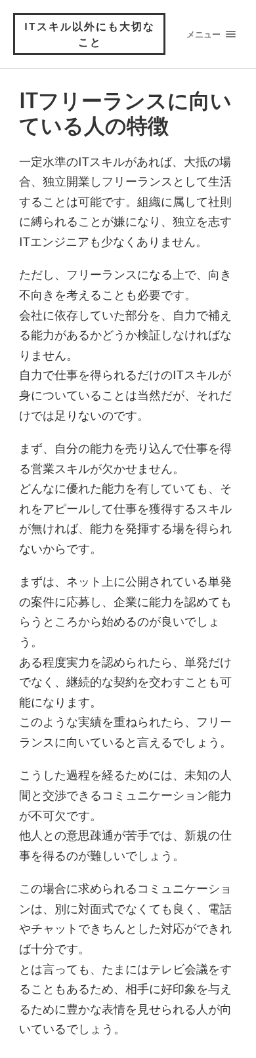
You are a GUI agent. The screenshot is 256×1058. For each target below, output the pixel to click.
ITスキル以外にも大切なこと (89, 34)
